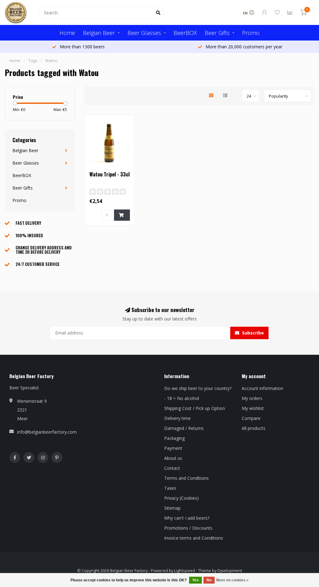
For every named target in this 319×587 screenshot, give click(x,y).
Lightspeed (184, 570)
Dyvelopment (229, 570)
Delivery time (177, 418)
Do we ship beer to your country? (197, 388)
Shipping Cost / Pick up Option (194, 408)
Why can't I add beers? (186, 518)
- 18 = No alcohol (181, 398)
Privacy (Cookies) (181, 498)
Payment (173, 448)
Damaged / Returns (184, 428)
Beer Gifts (217, 32)
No (209, 580)
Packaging (174, 438)
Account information (262, 388)
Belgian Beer (99, 32)
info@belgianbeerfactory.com (47, 432)
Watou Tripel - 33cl (109, 174)
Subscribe (252, 333)
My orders (252, 398)
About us (173, 458)
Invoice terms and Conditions (193, 538)
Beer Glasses (144, 32)
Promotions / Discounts (188, 528)
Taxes (170, 488)
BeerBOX (185, 32)
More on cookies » (232, 580)
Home (67, 32)
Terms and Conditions (186, 478)
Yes (195, 580)
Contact (172, 468)
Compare (251, 418)
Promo (250, 32)
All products (253, 428)
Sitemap (172, 508)
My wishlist (253, 408)
